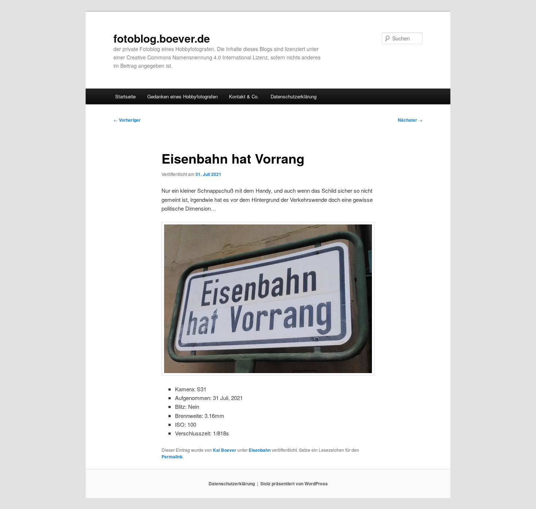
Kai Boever (224, 450)
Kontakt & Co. (244, 96)
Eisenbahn (260, 450)
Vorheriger (127, 120)
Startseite (125, 96)
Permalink (172, 456)
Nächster (410, 120)
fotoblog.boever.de (161, 38)
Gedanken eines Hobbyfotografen (182, 96)
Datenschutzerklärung (293, 96)
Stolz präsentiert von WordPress (294, 483)
